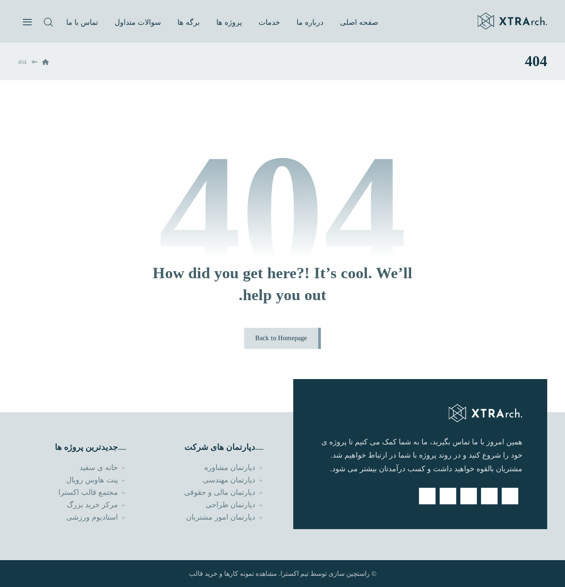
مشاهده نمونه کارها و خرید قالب (233, 573)
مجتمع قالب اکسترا (88, 492)
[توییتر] (489, 496)
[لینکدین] (468, 496)
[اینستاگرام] (448, 496)
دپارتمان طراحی (230, 505)
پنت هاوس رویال (92, 480)
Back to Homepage (281, 338)
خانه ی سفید (98, 467)
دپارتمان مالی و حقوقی (219, 492)
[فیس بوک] (510, 496)
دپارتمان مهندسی (229, 480)
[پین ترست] (427, 496)
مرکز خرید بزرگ (92, 505)
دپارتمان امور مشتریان (220, 517)
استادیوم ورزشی (92, 517)
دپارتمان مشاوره (229, 467)
